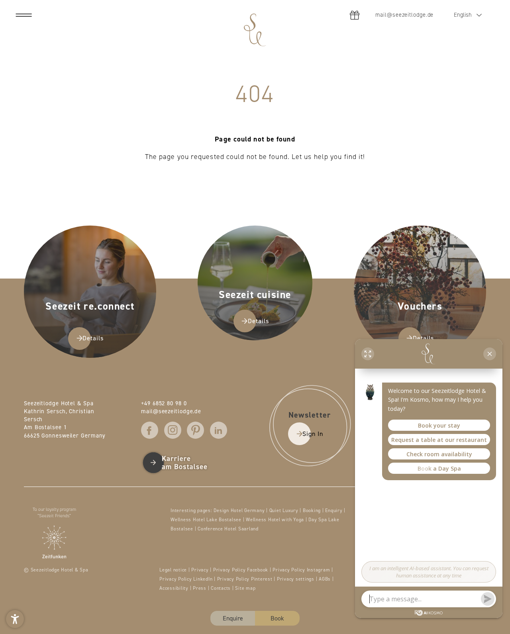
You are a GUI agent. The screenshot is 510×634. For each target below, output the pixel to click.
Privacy (200, 570)
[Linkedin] (218, 430)
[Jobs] (184, 462)
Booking (312, 510)
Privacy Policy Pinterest (245, 579)
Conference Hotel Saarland (228, 529)
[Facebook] (149, 430)
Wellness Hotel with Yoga (276, 519)
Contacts (221, 588)
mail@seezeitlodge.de (171, 411)
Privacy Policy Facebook (241, 570)
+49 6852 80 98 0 (163, 403)
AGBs (325, 579)
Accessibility (174, 588)
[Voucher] (354, 15)
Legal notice (173, 570)
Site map (245, 588)
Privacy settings (296, 579)
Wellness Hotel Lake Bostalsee (207, 519)
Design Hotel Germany (240, 510)
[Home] (255, 30)
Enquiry (334, 510)
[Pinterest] (195, 430)
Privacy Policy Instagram (302, 570)
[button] (15, 619)
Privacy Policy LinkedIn (186, 579)
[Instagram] (172, 430)
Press (200, 588)
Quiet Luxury (284, 510)
